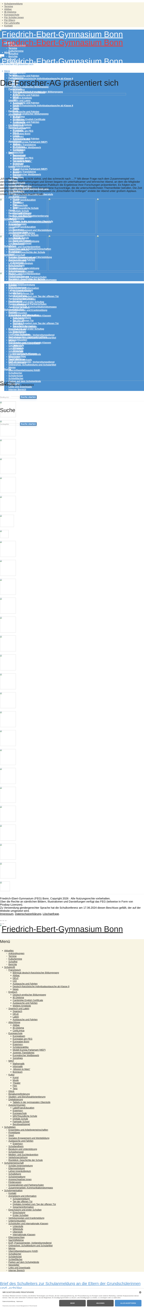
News (16, 108)
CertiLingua (18, 1030)
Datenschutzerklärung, (28, 913)
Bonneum (17, 1072)
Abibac (8, 9)
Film (15, 1085)
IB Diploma (10, 12)
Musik (16, 1080)
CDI (15, 100)
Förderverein (14, 1182)
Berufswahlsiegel (21, 1124)
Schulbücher (14, 1253)
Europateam (19, 1036)
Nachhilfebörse (16, 1240)
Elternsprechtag (16, 1237)
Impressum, (7, 913)
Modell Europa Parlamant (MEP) (29, 1049)
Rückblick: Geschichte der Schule (25, 1160)
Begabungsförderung (19, 1094)
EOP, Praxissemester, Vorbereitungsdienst (30, 1242)
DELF (16, 70)
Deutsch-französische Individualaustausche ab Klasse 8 (41, 986)
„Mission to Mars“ (21, 1069)
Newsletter (13, 1265)
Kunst (16, 196)
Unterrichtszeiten (17, 1220)
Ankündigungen (17, 72)
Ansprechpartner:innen (20, 1179)
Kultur (11, 166)
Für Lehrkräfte (12, 23)
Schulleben (10, 1127)
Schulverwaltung (16, 1176)
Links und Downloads (20, 386)
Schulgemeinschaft (14, 1163)
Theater (16, 1083)
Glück (11, 1091)
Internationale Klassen (24, 1234)
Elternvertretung (16, 1168)
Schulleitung (14, 1174)
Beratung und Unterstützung (22, 1149)
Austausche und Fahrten (26, 75)
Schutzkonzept (16, 271)
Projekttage (14, 1132)
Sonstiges (18, 1058)
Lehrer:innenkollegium (19, 1171)
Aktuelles (9, 950)
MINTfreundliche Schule (26, 235)
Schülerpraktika (20, 1047)
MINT (11, 1061)
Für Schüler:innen (14, 17)
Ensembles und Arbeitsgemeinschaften (28, 1129)
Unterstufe (18, 1226)
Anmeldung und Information (22, 1196)
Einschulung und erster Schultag (24, 1209)
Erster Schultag (20, 1215)
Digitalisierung (15, 1099)
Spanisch (18, 130)
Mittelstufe (18, 1229)
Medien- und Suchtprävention (23, 1154)
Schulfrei (13, 53)
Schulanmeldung (13, 3)
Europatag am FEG (22, 1038)
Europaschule (11, 14)
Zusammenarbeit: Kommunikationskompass (30, 1187)
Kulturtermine (16, 51)
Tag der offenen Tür (22, 1201)
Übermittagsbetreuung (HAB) (23, 1251)
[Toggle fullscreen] (3, 920)
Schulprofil (9, 967)
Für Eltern (9, 20)
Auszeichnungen (16, 1105)
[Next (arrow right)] (3, 923)
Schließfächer (15, 1259)
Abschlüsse (14, 141)
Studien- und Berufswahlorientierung (26, 1096)
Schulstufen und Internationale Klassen (28, 1223)
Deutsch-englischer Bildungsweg (29, 994)
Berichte (12, 964)
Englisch (13, 111)
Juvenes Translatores (23, 1052)
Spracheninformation (23, 1207)
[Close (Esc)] (1, 920)
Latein (16, 136)
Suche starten (28, 397)
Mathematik (18, 1063)
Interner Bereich (17, 389)
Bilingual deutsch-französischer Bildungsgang (38, 91)
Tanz (15, 1088)
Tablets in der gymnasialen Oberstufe (31, 1102)
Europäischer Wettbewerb (26, 1055)
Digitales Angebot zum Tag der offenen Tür (34, 1204)
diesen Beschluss (107, 907)
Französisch (15, 89)
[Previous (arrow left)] (1, 923)
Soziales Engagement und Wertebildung (28, 1138)
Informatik (18, 1066)
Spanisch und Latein (18, 1008)
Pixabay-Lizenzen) (11, 904)
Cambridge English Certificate (28, 1000)
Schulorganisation (13, 1190)
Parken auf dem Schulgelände (24, 381)
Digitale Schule (20, 1118)
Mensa (11, 1248)
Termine (8, 6)
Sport (11, 1135)
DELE (16, 133)
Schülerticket (15, 1256)
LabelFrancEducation (23, 1107)
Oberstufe (18, 1231)
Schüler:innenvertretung (20, 1165)
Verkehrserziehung (18, 1157)
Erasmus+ (18, 1044)
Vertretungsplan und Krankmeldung (26, 1218)
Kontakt (8, 25)
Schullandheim (16, 1146)
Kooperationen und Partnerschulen (26, 1185)
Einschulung (19, 1212)
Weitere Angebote (22, 1005)
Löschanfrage (51, 913)
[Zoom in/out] (6, 920)
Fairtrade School (21, 1121)
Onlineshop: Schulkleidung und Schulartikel (30, 1245)
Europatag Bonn (21, 1041)
